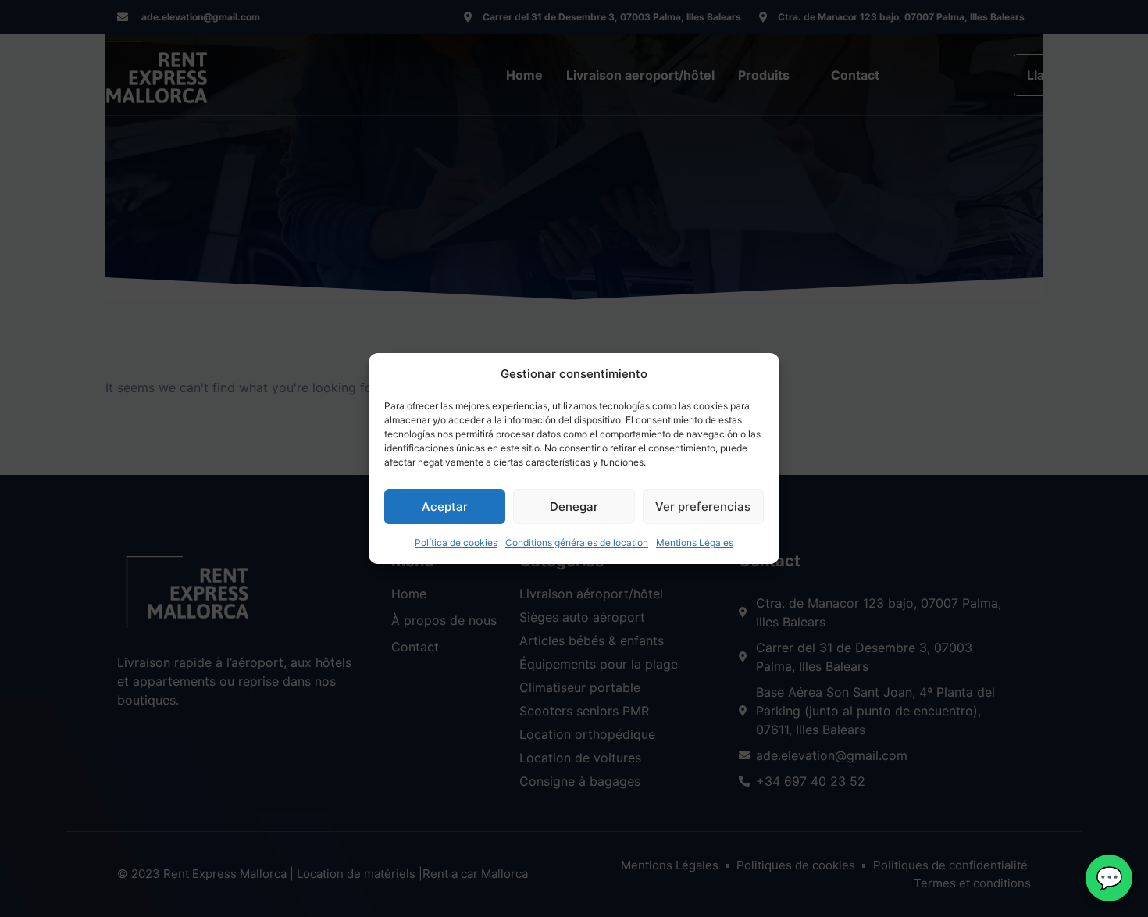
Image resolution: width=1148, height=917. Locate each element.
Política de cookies (456, 542)
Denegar (574, 506)
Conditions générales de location (576, 542)
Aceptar (445, 506)
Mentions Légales (694, 542)
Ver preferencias (702, 506)
